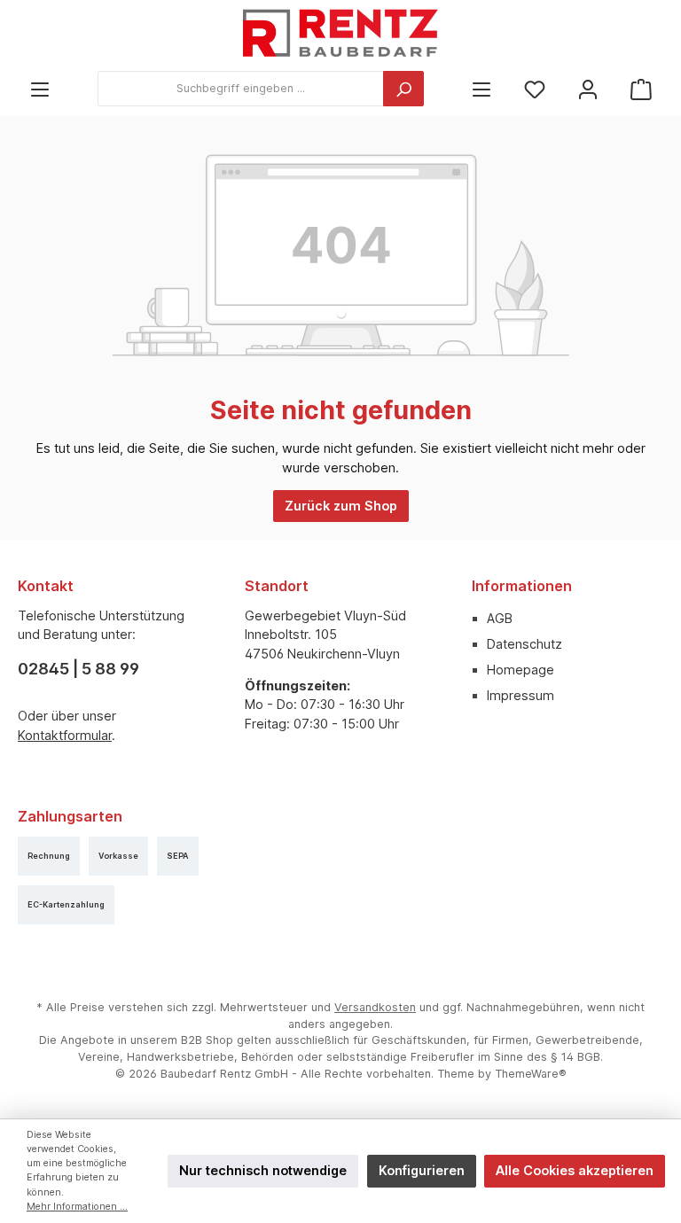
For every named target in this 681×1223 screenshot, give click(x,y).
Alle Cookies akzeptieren (575, 1170)
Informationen (522, 586)
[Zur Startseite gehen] (340, 35)
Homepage (520, 669)
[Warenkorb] (641, 89)
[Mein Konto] (588, 89)
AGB (500, 618)
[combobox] (241, 88)
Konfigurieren (422, 1170)
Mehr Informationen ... (77, 1206)
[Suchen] (403, 88)
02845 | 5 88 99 (78, 668)
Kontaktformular (65, 735)
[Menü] (40, 89)
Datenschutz (524, 643)
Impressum (520, 695)
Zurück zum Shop (341, 505)
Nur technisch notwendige (263, 1170)
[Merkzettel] (535, 89)
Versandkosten (375, 1007)
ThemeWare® (531, 1073)
